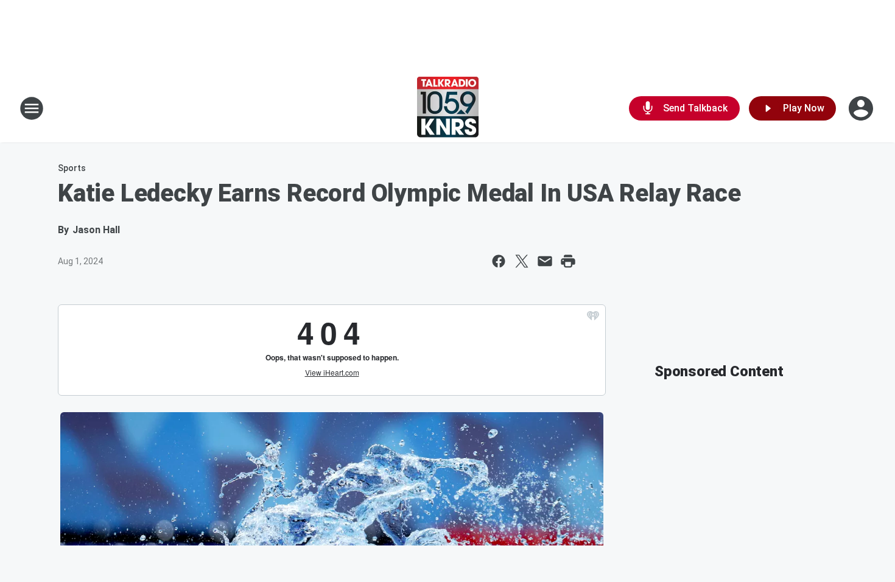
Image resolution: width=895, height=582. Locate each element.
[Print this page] (568, 261)
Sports (72, 168)
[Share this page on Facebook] (498, 261)
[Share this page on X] (521, 261)
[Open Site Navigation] (31, 108)
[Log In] (862, 108)
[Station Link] (448, 108)
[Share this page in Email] (544, 261)
